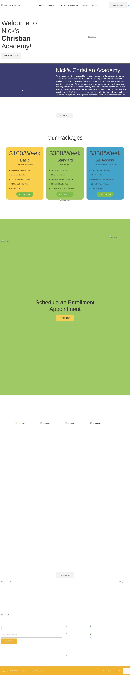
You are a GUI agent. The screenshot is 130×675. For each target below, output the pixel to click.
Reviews (71, 652)
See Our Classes (11, 56)
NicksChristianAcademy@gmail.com (113, 638)
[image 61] (5, 615)
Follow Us (65, 575)
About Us (64, 115)
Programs (72, 633)
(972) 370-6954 (103, 634)
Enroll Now (118, 5)
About (70, 630)
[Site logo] (10, 5)
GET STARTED (25, 194)
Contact (71, 655)
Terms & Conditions (110, 671)
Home (70, 626)
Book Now (65, 318)
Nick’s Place (74, 643)
